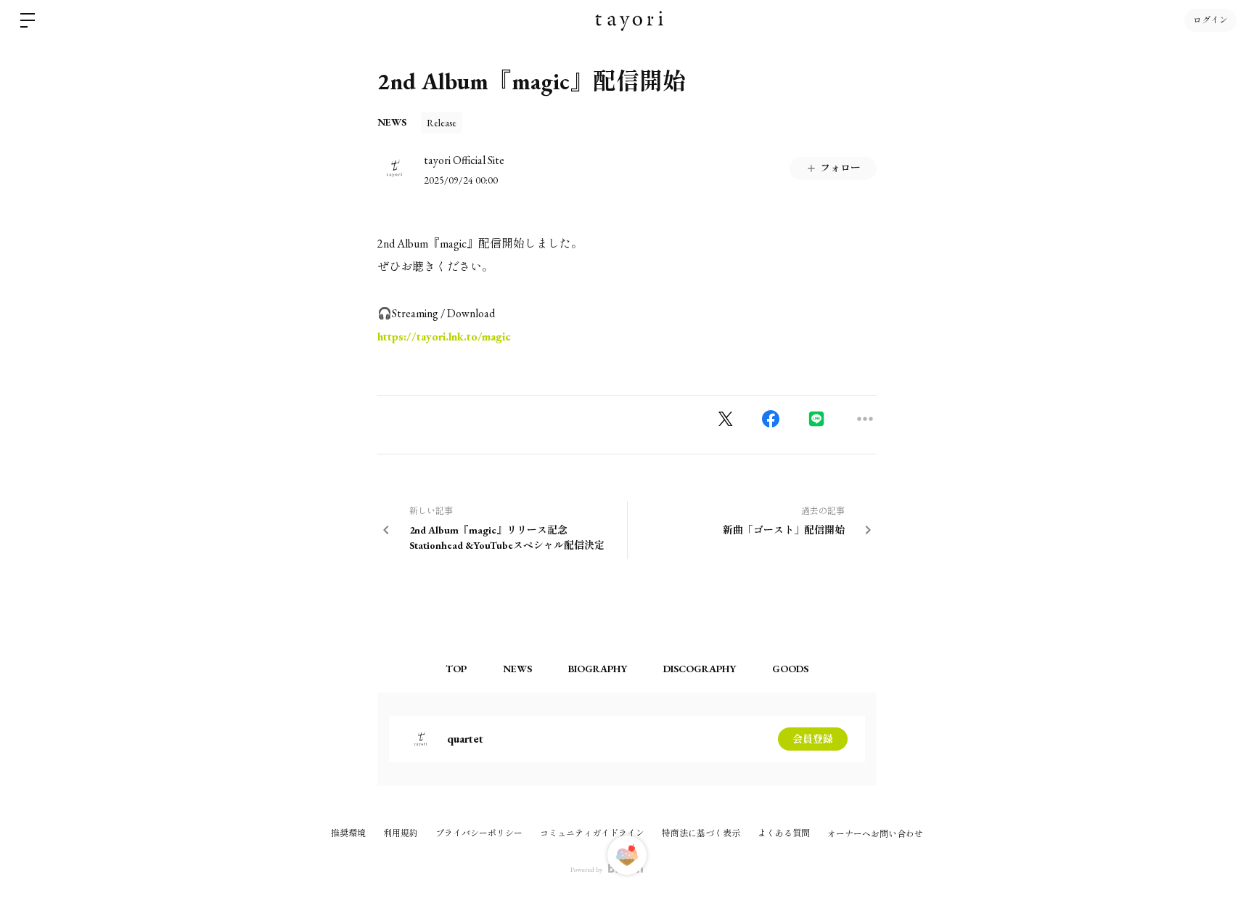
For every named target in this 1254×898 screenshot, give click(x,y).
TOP (456, 668)
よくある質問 (784, 833)
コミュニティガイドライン (592, 833)
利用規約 (400, 833)
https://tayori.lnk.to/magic (444, 336)
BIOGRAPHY (597, 668)
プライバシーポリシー (478, 833)
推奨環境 (348, 833)
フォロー (840, 167)
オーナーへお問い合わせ (875, 834)
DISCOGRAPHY (699, 668)
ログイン (1210, 20)
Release (441, 122)
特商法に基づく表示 (701, 833)
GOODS (790, 668)
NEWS (391, 121)
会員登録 (812, 739)
